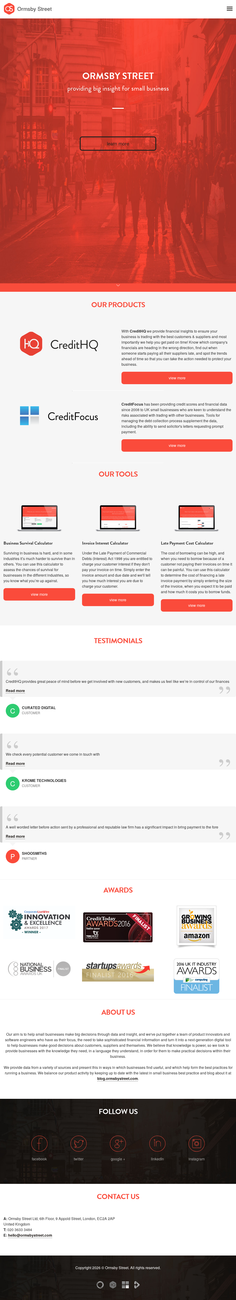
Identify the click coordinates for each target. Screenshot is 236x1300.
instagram (197, 1158)
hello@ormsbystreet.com (30, 1235)
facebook (39, 1158)
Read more (15, 690)
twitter (78, 1158)
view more (177, 377)
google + (118, 1158)
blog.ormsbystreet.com (117, 1078)
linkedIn (157, 1158)
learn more (118, 143)
